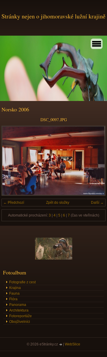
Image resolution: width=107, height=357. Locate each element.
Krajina (15, 288)
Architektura (19, 310)
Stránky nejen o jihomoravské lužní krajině (53, 16)
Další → (97, 202)
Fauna (14, 293)
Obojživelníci (19, 322)
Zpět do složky (57, 202)
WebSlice (72, 344)
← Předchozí (13, 202)
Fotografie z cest (22, 282)
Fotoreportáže (20, 316)
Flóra (13, 299)
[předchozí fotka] (11, 161)
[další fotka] (96, 161)
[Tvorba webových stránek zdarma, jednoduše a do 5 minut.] (61, 344)
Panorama (17, 305)
